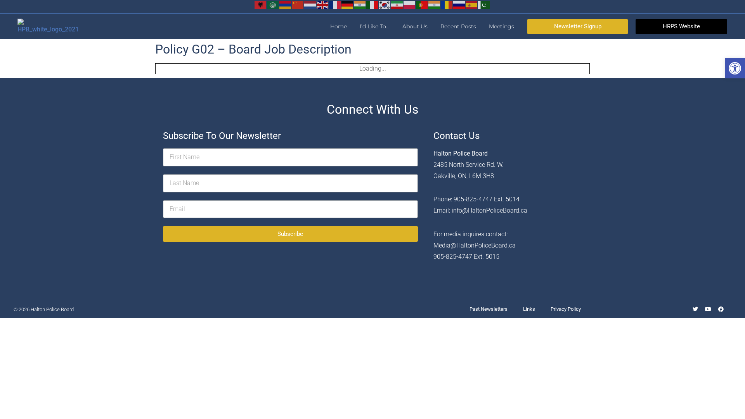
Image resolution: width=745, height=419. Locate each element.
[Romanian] (447, 4)
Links (529, 309)
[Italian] (372, 4)
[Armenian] (285, 4)
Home (338, 26)
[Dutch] (310, 4)
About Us (415, 26)
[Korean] (385, 4)
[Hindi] (360, 4)
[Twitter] (695, 309)
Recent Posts (458, 26)
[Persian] (397, 4)
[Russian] (459, 4)
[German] (347, 4)
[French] (335, 4)
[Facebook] (721, 309)
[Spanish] (472, 4)
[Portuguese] (422, 4)
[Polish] (410, 4)
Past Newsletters (489, 309)
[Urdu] (484, 4)
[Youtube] (708, 309)
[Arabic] (273, 4)
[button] (735, 68)
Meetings (501, 26)
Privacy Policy (566, 309)
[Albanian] (261, 4)
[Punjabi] (434, 4)
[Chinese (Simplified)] (298, 4)
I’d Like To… (375, 26)
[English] (323, 4)
